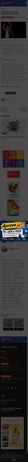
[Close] (26, 222)
